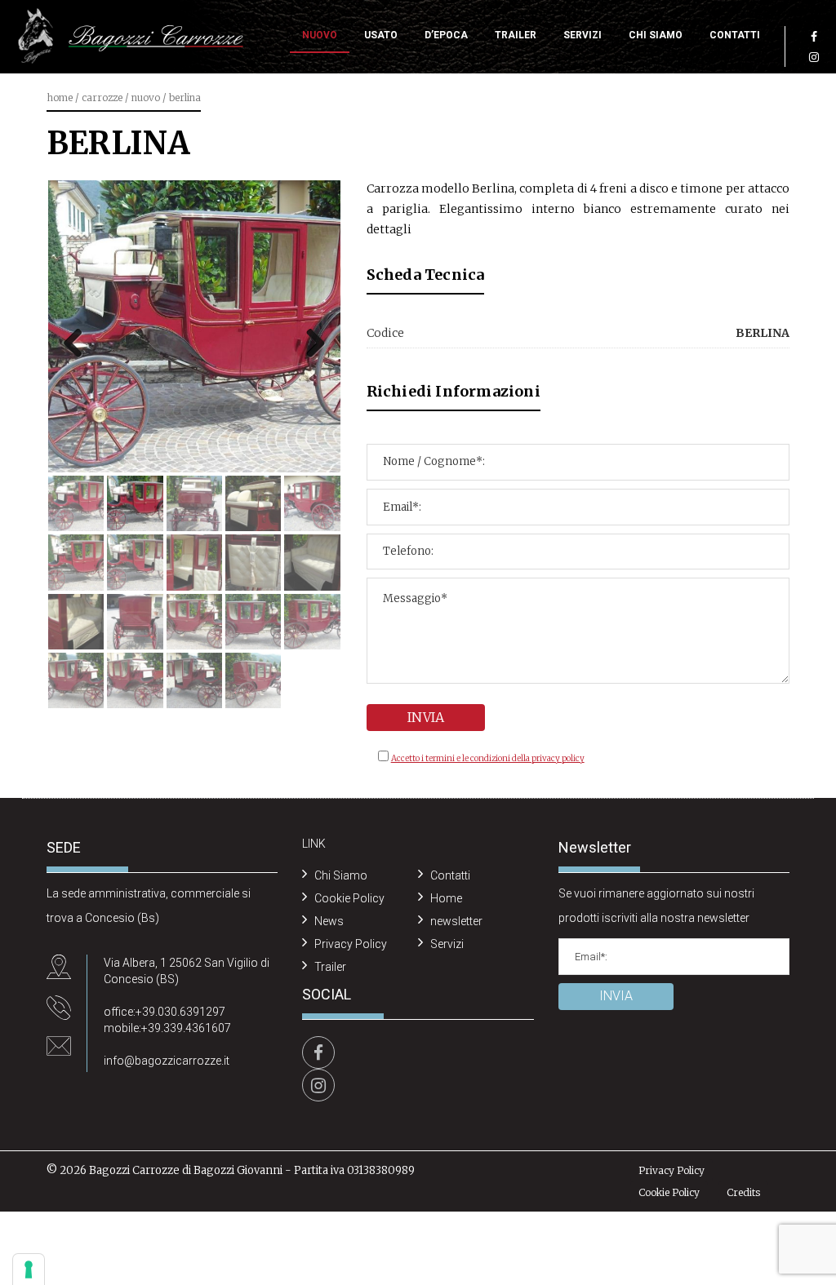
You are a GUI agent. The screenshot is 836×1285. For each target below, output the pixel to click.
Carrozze (102, 97)
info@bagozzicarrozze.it (166, 1060)
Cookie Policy (349, 898)
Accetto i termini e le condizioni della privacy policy (488, 758)
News (329, 921)
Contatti (734, 35)
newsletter (456, 921)
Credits (743, 1192)
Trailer (515, 35)
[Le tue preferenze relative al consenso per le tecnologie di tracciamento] (28, 1269)
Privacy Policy (350, 943)
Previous (79, 341)
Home (60, 97)
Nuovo (319, 35)
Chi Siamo (656, 35)
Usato (381, 35)
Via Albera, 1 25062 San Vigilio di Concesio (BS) (186, 971)
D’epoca (446, 35)
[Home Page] (130, 36)
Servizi (582, 35)
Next (309, 341)
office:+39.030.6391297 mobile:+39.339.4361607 (167, 1020)
